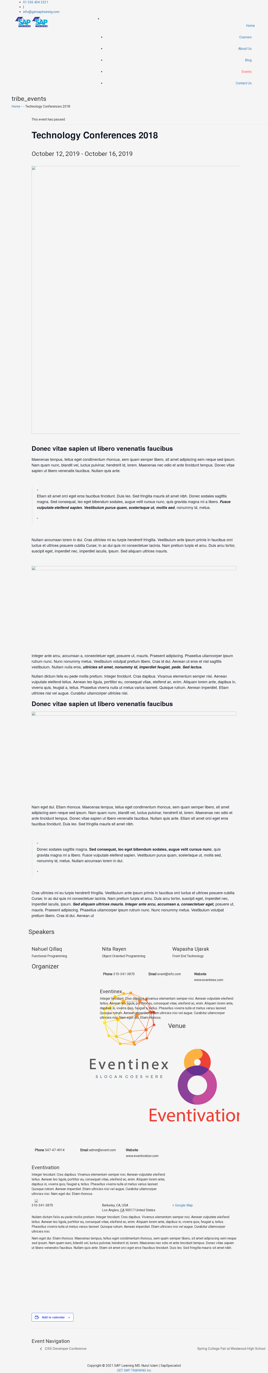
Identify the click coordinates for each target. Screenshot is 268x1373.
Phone (107, 974)
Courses (245, 37)
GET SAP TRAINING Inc (134, 1370)
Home (250, 26)
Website (200, 974)
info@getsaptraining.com (41, 12)
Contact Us (244, 83)
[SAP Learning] (31, 22)
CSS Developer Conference (65, 1348)
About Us (245, 49)
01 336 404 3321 (35, 2)
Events (247, 72)
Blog (248, 60)
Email (152, 974)
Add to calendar (53, 1317)
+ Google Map (182, 1205)
